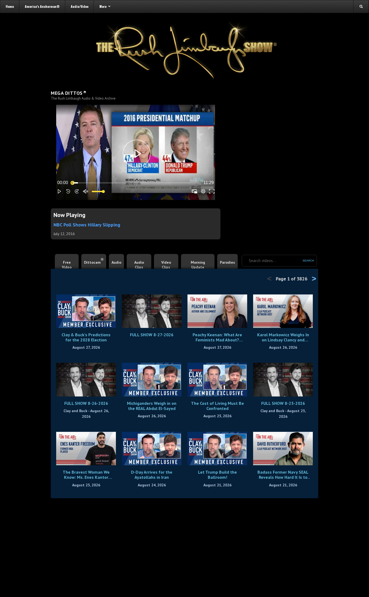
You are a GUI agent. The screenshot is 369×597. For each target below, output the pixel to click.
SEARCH (308, 260)
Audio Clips (139, 265)
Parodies (227, 262)
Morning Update (198, 265)
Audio (116, 262)
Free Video (67, 265)
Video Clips (166, 265)
